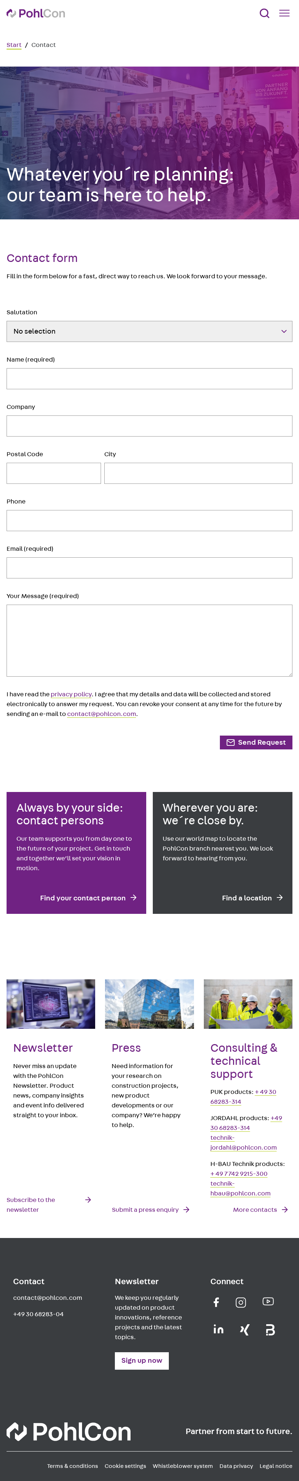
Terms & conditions (72, 1466)
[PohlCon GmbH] (216, 1302)
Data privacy (236, 1466)
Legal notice (276, 1466)
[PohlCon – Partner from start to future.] (36, 13)
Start (14, 45)
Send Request (262, 742)
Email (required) (30, 549)
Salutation (22, 312)
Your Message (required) (43, 596)
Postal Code (25, 454)
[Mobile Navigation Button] (285, 13)
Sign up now (141, 1360)
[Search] (264, 13)
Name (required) (31, 360)
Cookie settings (125, 1466)
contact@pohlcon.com (101, 714)
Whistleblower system (183, 1466)
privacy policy (71, 694)
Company (21, 407)
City (110, 454)
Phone (16, 501)
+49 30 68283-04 (38, 1314)
